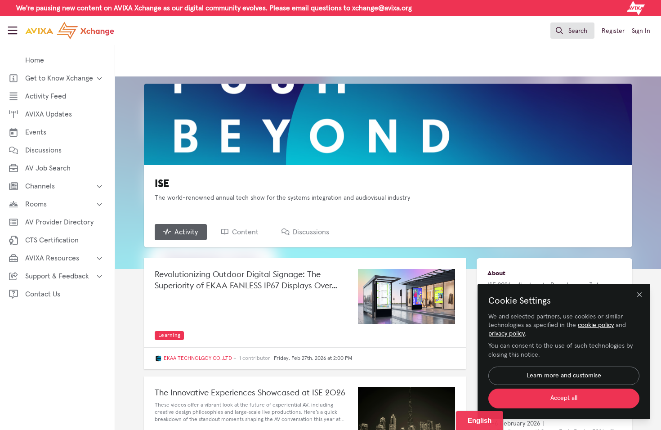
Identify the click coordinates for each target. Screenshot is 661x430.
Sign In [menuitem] (641, 31)
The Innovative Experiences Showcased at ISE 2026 (250, 392)
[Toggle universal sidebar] (12, 30)
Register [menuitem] (613, 31)
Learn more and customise (564, 375)
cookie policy (596, 325)
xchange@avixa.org (382, 8)
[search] (572, 30)
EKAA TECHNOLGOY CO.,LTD (198, 358)
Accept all (563, 398)
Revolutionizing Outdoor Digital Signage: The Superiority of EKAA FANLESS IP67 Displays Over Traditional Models (243, 280)
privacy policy (506, 334)
